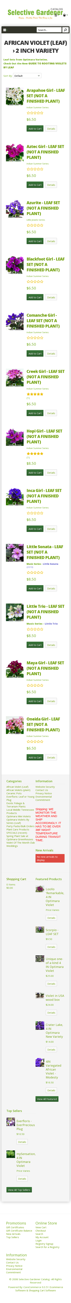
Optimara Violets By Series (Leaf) (17, 821)
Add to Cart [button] (35, 128)
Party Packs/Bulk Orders (20, 826)
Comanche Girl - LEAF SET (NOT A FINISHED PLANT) (43, 320)
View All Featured (47, 1099)
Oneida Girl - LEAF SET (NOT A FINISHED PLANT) (43, 724)
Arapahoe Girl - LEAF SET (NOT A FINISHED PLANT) (46, 96)
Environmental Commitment (44, 798)
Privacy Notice (44, 793)
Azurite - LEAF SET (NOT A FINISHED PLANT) (43, 208)
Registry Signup (44, 1243)
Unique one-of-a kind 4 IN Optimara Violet (55, 965)
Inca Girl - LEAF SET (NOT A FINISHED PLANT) (44, 496)
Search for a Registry (47, 1247)
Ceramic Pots (14, 793)
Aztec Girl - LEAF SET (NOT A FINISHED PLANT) (45, 152)
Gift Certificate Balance (19, 1230)
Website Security (45, 786)
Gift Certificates (15, 1227)
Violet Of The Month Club (20, 842)
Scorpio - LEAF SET (52, 932)
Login (39, 1240)
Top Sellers (12, 1237)
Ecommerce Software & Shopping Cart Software (39, 1288)
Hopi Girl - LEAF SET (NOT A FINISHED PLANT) (44, 436)
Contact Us (42, 790)
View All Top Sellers (19, 1189)
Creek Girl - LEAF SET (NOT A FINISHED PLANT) (46, 377)
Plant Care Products (17, 829)
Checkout (41, 1230)
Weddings (12, 845)
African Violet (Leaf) (17, 786)
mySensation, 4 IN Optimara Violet (26, 1160)
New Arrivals (13, 1233)
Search (39, 1233)
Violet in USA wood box (55, 998)
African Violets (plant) (18, 790)
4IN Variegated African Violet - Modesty (53, 1069)
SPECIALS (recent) (16, 832)
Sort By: (8, 75)
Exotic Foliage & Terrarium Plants (16, 804)
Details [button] (51, 128)
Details (51, 917)
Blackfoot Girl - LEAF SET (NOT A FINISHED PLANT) (46, 264)
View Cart (41, 1227)
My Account (42, 1237)
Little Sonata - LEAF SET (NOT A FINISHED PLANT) (45, 552)
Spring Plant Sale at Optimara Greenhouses (19, 837)
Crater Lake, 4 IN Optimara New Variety (54, 1031)
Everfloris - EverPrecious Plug (26, 1125)
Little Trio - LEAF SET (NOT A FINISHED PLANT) (45, 612)
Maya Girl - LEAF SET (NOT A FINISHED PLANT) (45, 668)
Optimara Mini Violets (18, 816)
